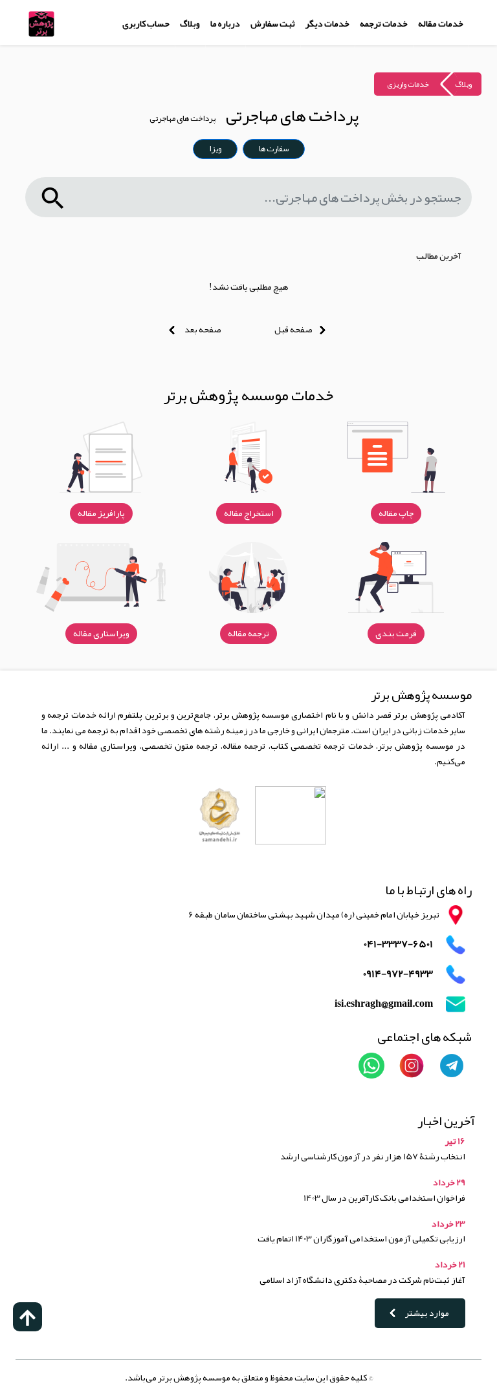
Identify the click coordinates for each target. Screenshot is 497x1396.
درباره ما (225, 23)
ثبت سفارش (272, 23)
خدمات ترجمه (384, 23)
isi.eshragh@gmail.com (384, 1004)
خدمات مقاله (440, 23)
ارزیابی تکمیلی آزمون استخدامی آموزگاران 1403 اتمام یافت (361, 1238)
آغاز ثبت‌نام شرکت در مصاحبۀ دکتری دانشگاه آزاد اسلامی (362, 1280)
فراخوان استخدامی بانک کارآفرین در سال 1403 (384, 1197)
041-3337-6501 (398, 944)
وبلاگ (190, 23)
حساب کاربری (146, 23)
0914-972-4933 (398, 974)
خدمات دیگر (327, 23)
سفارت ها (274, 148)
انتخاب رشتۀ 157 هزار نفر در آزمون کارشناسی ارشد (372, 1156)
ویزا (215, 148)
